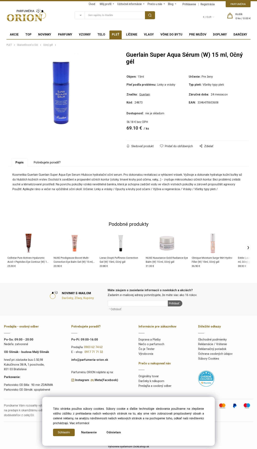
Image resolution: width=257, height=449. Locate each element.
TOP (28, 34)
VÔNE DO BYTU (171, 34)
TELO (101, 34)
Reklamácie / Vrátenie (212, 344)
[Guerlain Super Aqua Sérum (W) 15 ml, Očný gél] (61, 91)
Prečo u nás (155, 4)
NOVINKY (44, 34)
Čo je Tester (147, 349)
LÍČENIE (131, 34)
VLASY (149, 34)
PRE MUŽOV (197, 34)
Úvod (92, 4)
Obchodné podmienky (212, 339)
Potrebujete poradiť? (47, 162)
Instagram (82, 380)
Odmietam (113, 432)
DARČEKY (240, 34)
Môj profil (105, 4)
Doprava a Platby (150, 339)
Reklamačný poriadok (212, 349)
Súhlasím (64, 432)
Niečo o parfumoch (151, 344)
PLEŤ (115, 34)
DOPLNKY (220, 34)
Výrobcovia (146, 354)
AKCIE (14, 34)
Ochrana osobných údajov (215, 354)
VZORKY (85, 34)
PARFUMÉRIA (238, 4)
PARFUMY (65, 34)
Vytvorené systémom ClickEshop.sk (128, 446)
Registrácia (208, 4)
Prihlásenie (189, 4)
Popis (19, 162)
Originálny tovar (149, 376)
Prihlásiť (174, 303)
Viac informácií (79, 423)
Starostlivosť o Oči (27, 45)
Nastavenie (89, 432)
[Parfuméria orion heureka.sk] (206, 378)
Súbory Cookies (208, 358)
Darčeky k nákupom (151, 381)
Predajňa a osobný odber (155, 386)
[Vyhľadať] (80, 15)
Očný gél (48, 45)
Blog (170, 4)
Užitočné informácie (129, 4)
